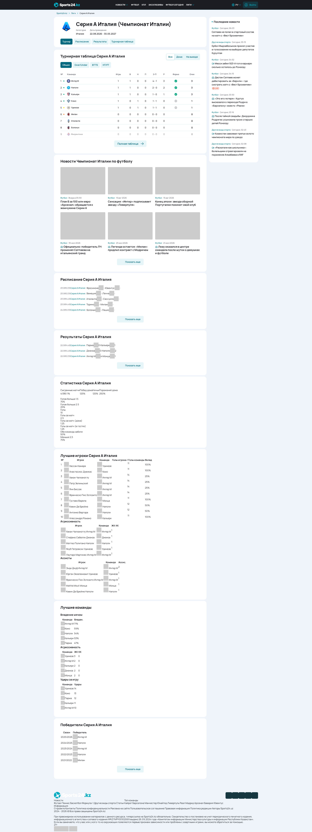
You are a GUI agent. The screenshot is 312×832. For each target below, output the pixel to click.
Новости (120, 4)
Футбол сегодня (174, 4)
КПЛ (144, 4)
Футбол (135, 4)
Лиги (189, 4)
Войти (252, 4)
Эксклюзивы (156, 4)
